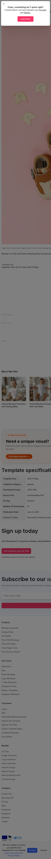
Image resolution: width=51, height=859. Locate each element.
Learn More (25, 19)
